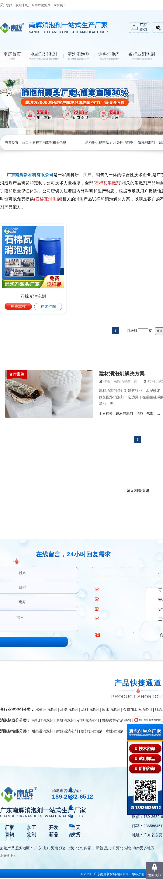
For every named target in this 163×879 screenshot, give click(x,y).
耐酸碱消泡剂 (67, 731)
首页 (25, 142)
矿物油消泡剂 (88, 720)
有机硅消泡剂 (42, 720)
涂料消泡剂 (90, 710)
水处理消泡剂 (123, 142)
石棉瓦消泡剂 (33, 296)
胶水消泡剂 (111, 710)
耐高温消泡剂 (42, 731)
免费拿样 (18, 306)
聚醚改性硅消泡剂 (116, 720)
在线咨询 (48, 306)
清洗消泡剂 (146, 142)
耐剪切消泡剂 (92, 731)
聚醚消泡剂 (65, 720)
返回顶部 (154, 875)
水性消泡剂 (114, 731)
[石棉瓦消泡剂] (33, 257)
